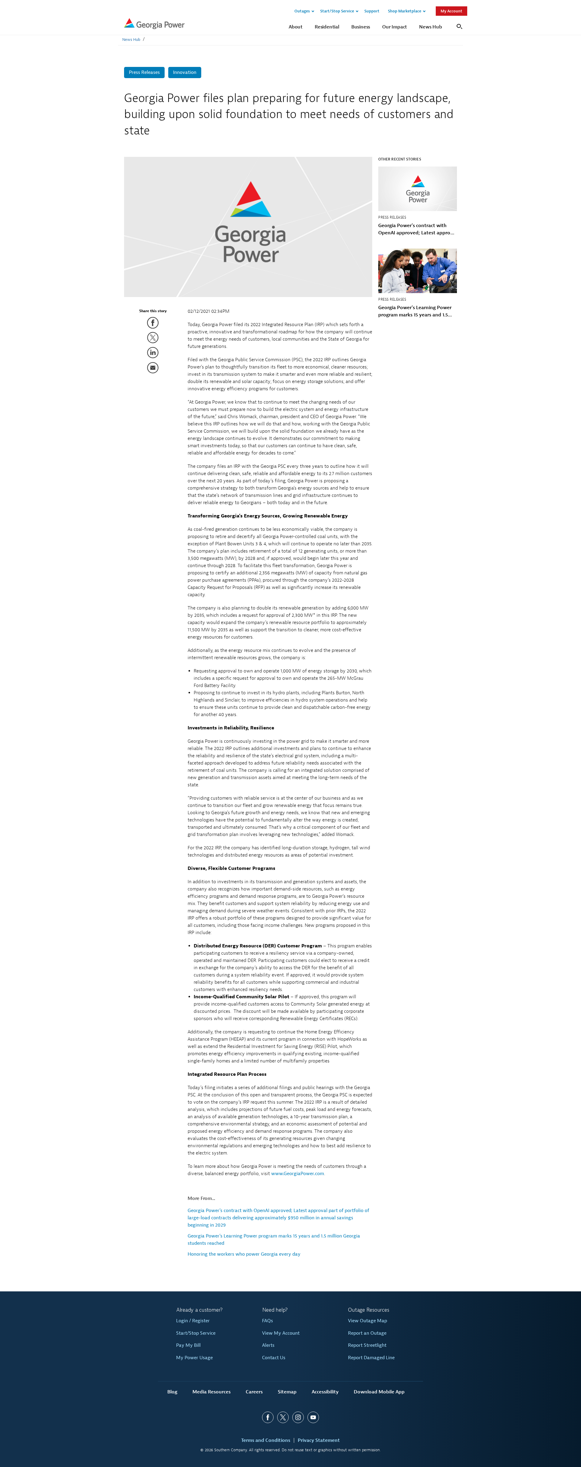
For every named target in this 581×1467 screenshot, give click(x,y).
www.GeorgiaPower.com (297, 1174)
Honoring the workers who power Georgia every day (244, 1254)
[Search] (458, 26)
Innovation (184, 72)
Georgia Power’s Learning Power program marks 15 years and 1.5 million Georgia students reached (415, 312)
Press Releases (144, 72)
